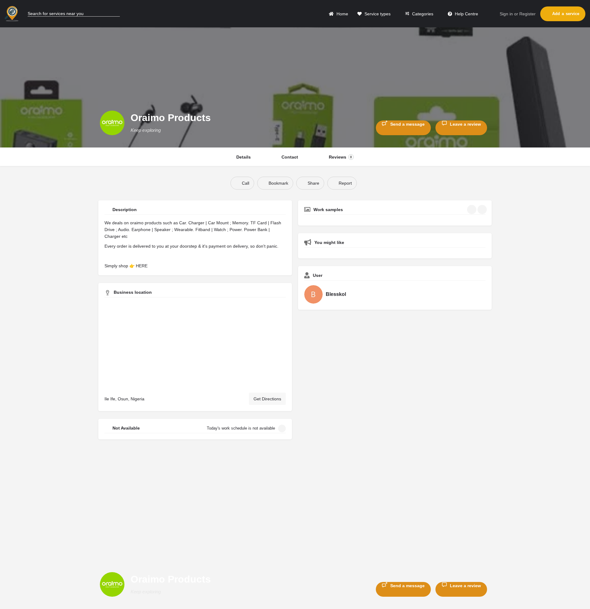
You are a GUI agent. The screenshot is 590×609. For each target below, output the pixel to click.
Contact (289, 157)
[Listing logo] (112, 123)
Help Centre (466, 13)
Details (243, 157)
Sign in (506, 13)
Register (527, 13)
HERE (142, 265)
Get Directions (267, 398)
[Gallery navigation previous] (472, 209)
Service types (377, 13)
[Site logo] (12, 13)
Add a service (565, 13)
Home (341, 13)
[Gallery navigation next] (483, 209)
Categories (422, 13)
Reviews (340, 157)
